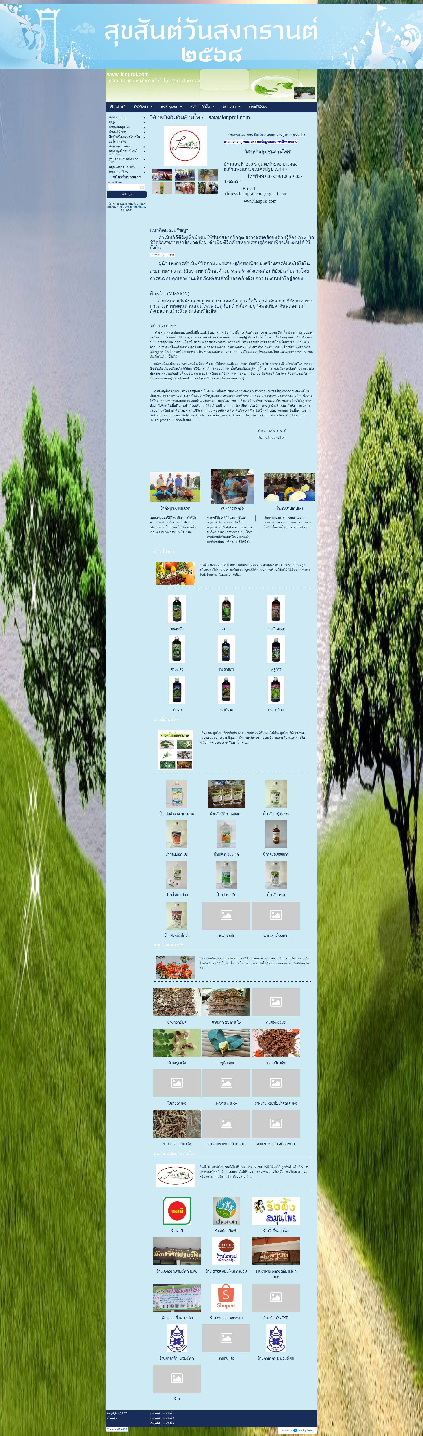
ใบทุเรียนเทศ (226, 1063)
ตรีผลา (177, 710)
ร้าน (177, 1399)
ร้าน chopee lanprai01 (226, 1318)
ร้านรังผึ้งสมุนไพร (276, 1231)
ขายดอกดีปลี (176, 1023)
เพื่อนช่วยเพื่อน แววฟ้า (177, 1318)
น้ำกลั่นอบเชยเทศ (276, 855)
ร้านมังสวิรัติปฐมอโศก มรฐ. (177, 1272)
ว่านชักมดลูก (276, 629)
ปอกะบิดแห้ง (276, 1063)
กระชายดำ (226, 670)
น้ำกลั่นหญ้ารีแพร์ (276, 814)
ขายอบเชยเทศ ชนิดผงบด (226, 1144)
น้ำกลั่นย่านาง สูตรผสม (177, 814)
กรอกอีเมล (115, 182)
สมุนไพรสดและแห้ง (168, 945)
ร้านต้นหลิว (226, 1359)
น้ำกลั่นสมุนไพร (166, 720)
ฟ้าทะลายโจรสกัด (276, 936)
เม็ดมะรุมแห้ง (177, 1063)
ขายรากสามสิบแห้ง (177, 1144)
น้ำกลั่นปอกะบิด (176, 855)
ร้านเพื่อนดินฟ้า (226, 1231)
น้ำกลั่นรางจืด (226, 895)
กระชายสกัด (226, 936)
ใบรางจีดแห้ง (177, 1104)
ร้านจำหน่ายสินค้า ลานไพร (174, 1154)
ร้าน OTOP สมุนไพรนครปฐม (226, 1272)
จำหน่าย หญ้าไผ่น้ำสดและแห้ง (276, 1104)
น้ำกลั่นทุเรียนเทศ (226, 855)
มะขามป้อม (276, 710)
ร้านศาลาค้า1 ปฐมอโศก (177, 1359)
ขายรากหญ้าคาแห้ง (226, 1023)
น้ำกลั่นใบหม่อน (177, 895)
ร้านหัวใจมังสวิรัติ (276, 1318)
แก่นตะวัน (177, 629)
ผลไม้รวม (226, 710)
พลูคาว (276, 670)
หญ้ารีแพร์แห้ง (226, 1104)
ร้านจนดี (177, 1231)
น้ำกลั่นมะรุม (276, 895)
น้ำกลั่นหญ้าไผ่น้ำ (176, 936)
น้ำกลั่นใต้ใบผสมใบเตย (226, 814)
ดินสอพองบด (276, 1023)
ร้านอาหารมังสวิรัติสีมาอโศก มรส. (276, 1274)
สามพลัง (177, 670)
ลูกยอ (226, 629)
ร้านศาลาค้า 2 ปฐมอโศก (276, 1359)
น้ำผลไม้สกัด (164, 552)
